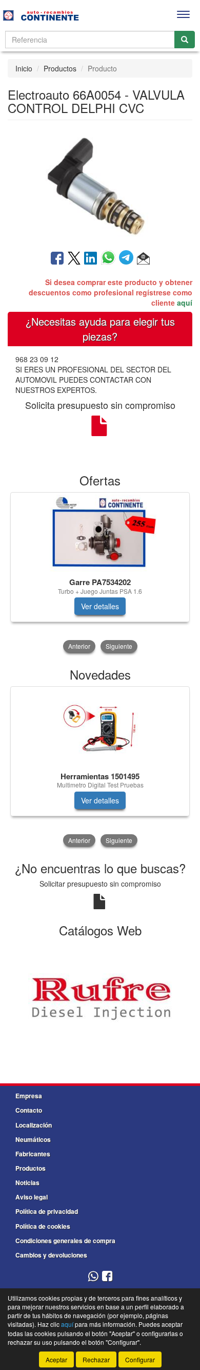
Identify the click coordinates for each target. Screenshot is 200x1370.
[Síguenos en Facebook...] (107, 1276)
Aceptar (56, 1359)
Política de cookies (42, 1226)
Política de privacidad (46, 1211)
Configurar (140, 1359)
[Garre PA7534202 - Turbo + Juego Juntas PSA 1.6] (100, 533)
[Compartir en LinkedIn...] (90, 259)
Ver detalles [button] (100, 606)
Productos (60, 68)
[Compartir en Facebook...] (57, 259)
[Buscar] (184, 39)
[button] (143, 259)
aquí (184, 302)
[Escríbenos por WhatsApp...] (93, 1276)
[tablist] (100, 573)
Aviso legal (31, 1197)
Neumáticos (33, 1139)
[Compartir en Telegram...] (128, 259)
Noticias (27, 1182)
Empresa (28, 1095)
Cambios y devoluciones (51, 1255)
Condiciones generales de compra (65, 1240)
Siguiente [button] (119, 646)
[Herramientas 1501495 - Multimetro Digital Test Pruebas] (100, 727)
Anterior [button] (79, 646)
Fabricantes (32, 1153)
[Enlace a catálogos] (100, 999)
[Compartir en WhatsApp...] (110, 259)
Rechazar (96, 1359)
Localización (33, 1125)
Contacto (28, 1110)
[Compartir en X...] (74, 259)
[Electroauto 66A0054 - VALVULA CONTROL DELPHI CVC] (100, 184)
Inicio (23, 68)
